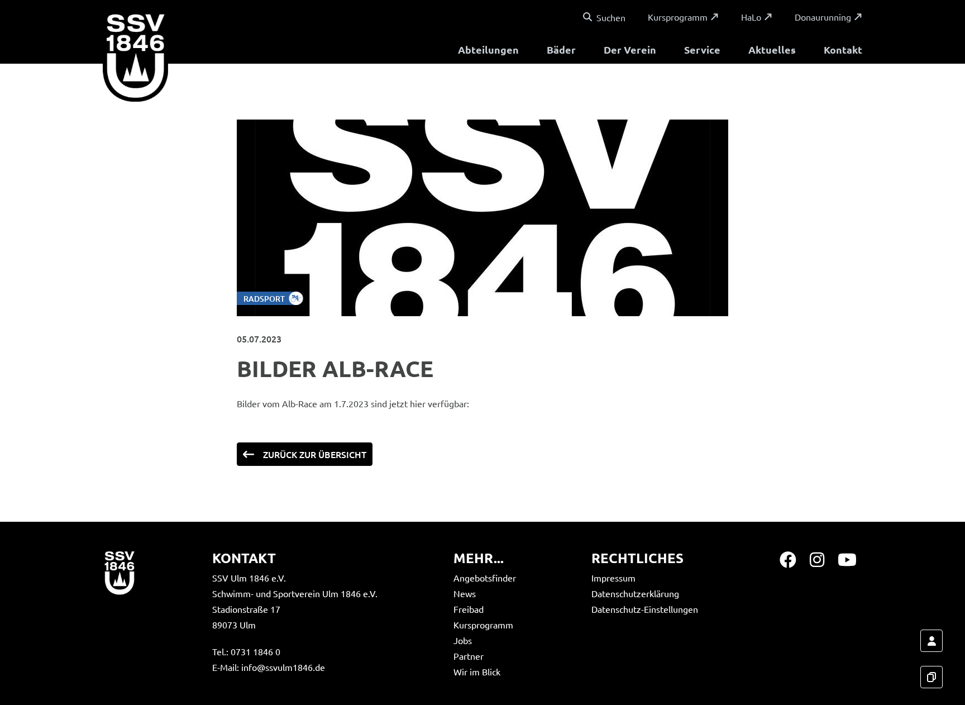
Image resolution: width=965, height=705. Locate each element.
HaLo (751, 16)
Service (702, 49)
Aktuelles (772, 49)
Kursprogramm (678, 16)
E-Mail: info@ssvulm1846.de (268, 667)
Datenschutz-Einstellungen (644, 609)
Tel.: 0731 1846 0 (246, 651)
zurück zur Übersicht (314, 454)
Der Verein (630, 49)
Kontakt (843, 49)
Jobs (462, 640)
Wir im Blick (476, 671)
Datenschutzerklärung (635, 593)
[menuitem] (488, 51)
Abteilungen (488, 49)
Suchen (610, 17)
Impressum (613, 577)
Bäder (561, 49)
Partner (468, 655)
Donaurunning (823, 16)
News (464, 593)
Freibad (468, 609)
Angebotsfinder (484, 577)
